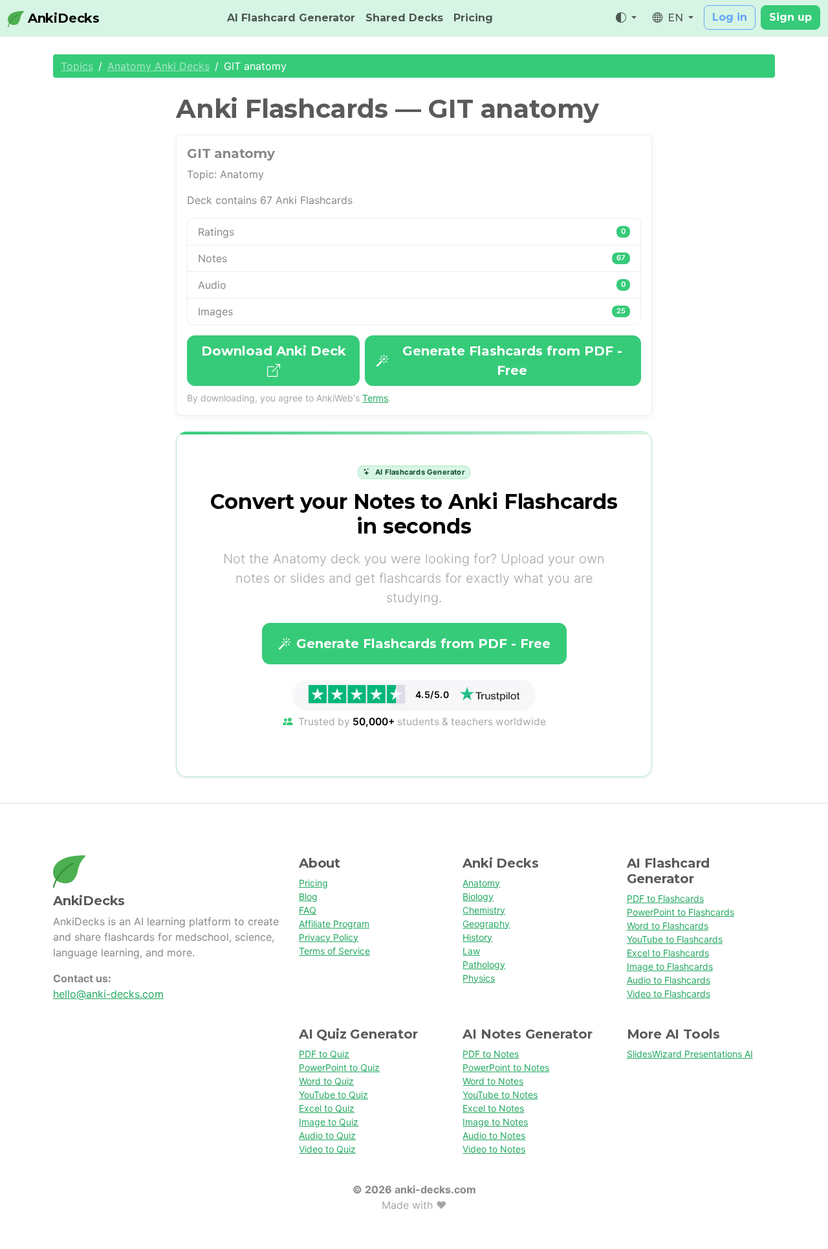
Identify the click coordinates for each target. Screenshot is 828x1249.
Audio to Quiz (327, 1135)
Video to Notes (494, 1148)
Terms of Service (334, 950)
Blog (308, 896)
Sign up (790, 17)
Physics (479, 978)
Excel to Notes (493, 1108)
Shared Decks (404, 18)
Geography (486, 923)
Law (471, 950)
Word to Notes (493, 1080)
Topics (77, 66)
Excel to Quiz (326, 1108)
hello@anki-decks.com (108, 993)
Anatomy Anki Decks (158, 66)
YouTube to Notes (500, 1094)
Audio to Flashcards (668, 979)
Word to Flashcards (667, 925)
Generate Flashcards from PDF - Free (512, 360)
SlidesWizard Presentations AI (690, 1053)
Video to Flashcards (668, 993)
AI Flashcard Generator (291, 18)
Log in (729, 17)
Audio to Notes (494, 1135)
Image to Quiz (328, 1121)
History (477, 937)
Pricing (473, 18)
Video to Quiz (327, 1148)
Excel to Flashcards (668, 952)
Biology (478, 896)
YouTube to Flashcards (675, 939)
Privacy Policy (328, 937)
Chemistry (484, 910)
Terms (375, 397)
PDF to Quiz (324, 1053)
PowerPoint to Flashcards (680, 911)
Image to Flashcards (670, 966)
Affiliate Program (334, 923)
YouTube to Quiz (333, 1094)
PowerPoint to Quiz (339, 1067)
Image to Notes (495, 1121)
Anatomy (481, 882)
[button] (626, 18)
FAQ (307, 910)
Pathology (484, 964)
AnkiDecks (62, 18)
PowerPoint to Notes (506, 1067)
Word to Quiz (326, 1080)
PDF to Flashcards (665, 898)
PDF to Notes (491, 1053)
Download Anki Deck (273, 351)
